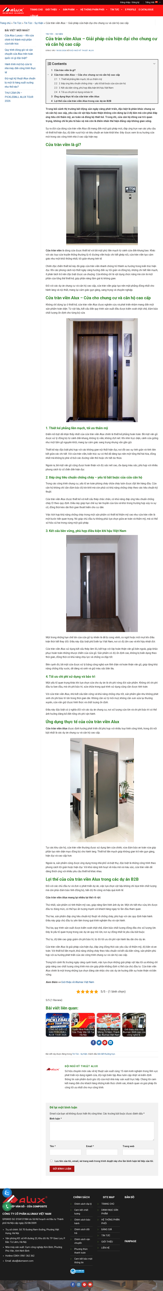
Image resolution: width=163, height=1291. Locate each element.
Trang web (128, 1146)
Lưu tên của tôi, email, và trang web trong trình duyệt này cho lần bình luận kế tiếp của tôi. (104, 1161)
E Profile (130, 9)
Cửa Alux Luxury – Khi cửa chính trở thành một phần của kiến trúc (19, 39)
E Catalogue (146, 9)
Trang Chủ (36, 9)
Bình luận (56, 1118)
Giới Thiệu (51, 9)
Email (90, 1146)
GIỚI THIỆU (107, 1241)
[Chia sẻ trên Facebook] (93, 1042)
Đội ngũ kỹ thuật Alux (82, 50)
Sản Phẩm (68, 9)
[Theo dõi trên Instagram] (78, 1284)
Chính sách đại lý (83, 1204)
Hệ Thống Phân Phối (92, 9)
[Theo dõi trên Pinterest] (84, 1284)
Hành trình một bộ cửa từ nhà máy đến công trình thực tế (20, 68)
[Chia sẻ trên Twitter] (99, 1042)
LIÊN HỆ (105, 1247)
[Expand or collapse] (154, 63)
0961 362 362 (27, 1255)
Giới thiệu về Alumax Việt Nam (77, 982)
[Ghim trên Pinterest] (104, 1042)
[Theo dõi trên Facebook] (73, 1284)
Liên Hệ (34, 16)
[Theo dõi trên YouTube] (90, 1284)
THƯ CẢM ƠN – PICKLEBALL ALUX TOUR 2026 (19, 96)
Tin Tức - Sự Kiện (54, 34)
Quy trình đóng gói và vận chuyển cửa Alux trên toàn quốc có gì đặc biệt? (19, 54)
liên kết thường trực (106, 1054)
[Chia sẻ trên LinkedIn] (110, 1042)
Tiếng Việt (149, 2)
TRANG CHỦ (107, 1204)
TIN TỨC (105, 1235)
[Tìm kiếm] (158, 22)
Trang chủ (5, 23)
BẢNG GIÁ (106, 1229)
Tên (53, 1146)
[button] (129, 2)
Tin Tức (114, 9)
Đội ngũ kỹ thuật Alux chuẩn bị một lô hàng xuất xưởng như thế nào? (20, 82)
